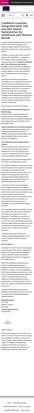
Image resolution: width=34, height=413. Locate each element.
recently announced (14, 236)
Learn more (5, 159)
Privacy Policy (25, 410)
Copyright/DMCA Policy (11, 410)
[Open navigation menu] (3, 15)
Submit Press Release (10, 406)
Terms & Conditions (25, 406)
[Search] (23, 15)
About (9, 403)
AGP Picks (4, 2)
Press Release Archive (20, 403)
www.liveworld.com (20, 294)
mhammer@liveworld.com (9, 309)
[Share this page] (31, 15)
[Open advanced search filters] (27, 15)
